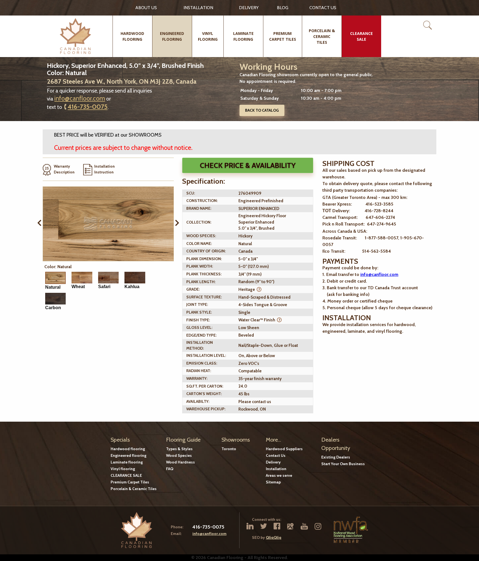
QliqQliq (273, 537)
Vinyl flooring (123, 468)
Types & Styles (179, 448)
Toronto (228, 448)
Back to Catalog (262, 110)
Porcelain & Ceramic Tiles (134, 488)
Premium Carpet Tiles (130, 482)
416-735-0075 (88, 107)
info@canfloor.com (79, 98)
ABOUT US (146, 7)
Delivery (249, 7)
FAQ (169, 468)
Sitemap (273, 482)
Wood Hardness (180, 462)
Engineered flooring (128, 455)
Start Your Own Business (343, 463)
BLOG (282, 7)
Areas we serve (279, 475)
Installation (198, 7)
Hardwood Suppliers (284, 448)
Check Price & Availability (247, 165)
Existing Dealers (335, 457)
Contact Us (276, 455)
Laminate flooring (127, 462)
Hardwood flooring (128, 448)
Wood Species (179, 455)
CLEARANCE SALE (126, 475)
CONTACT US (322, 7)
